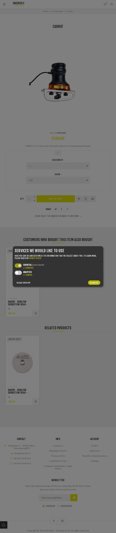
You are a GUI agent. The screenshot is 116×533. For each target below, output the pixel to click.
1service (27, 275)
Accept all (94, 282)
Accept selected (23, 282)
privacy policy (35, 258)
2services (28, 267)
